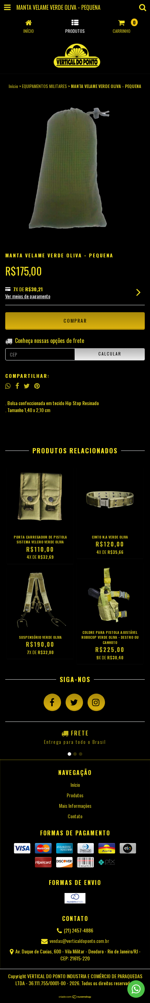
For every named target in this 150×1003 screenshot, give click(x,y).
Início (13, 86)
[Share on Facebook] (17, 385)
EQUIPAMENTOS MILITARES (44, 86)
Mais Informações (75, 805)
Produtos (75, 795)
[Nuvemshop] (75, 997)
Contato (75, 816)
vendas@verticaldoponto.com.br (79, 940)
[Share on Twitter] (27, 385)
